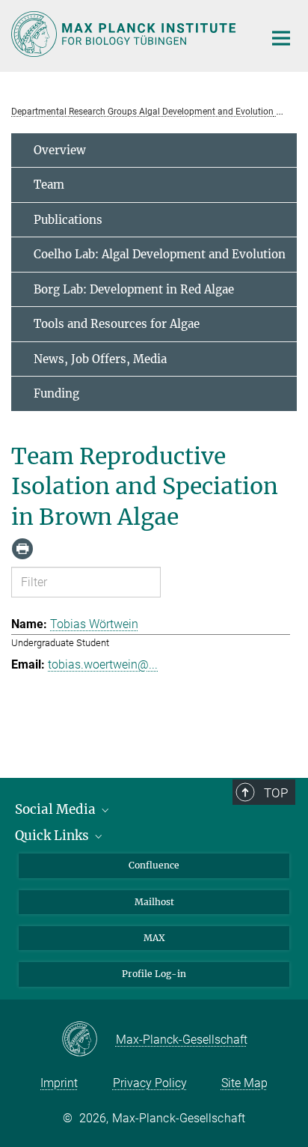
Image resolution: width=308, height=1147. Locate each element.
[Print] (22, 549)
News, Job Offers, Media (100, 359)
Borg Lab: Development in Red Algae (134, 289)
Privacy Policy (150, 1083)
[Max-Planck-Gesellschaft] (88, 1040)
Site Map (244, 1083)
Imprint (59, 1083)
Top (276, 792)
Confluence (154, 865)
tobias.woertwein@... (103, 664)
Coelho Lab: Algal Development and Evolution (160, 254)
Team (49, 184)
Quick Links (53, 835)
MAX (154, 937)
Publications (68, 220)
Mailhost (154, 901)
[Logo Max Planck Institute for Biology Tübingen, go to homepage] (126, 34)
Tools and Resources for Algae (117, 324)
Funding (56, 393)
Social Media (57, 809)
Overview (60, 150)
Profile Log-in (154, 973)
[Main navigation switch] (281, 38)
